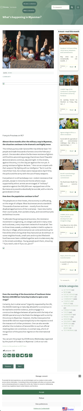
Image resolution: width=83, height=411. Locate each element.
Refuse (41, 398)
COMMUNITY (7, 76)
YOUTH (66, 312)
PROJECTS (67, 317)
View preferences (41, 404)
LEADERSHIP (68, 315)
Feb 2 (66, 270)
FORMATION (68, 310)
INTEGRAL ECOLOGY (71, 306)
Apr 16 (66, 192)
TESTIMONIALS (69, 330)
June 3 (66, 67)
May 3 (67, 110)
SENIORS (67, 319)
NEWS (66, 292)
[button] (80, 376)
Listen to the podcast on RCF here (14, 346)
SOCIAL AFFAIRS (69, 294)
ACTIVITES (67, 290)
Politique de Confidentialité (41, 408)
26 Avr (10, 73)
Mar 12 (66, 233)
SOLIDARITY (68, 321)
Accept (41, 392)
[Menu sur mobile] (78, 7)
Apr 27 (66, 151)
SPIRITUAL (67, 324)
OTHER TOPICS (69, 297)
